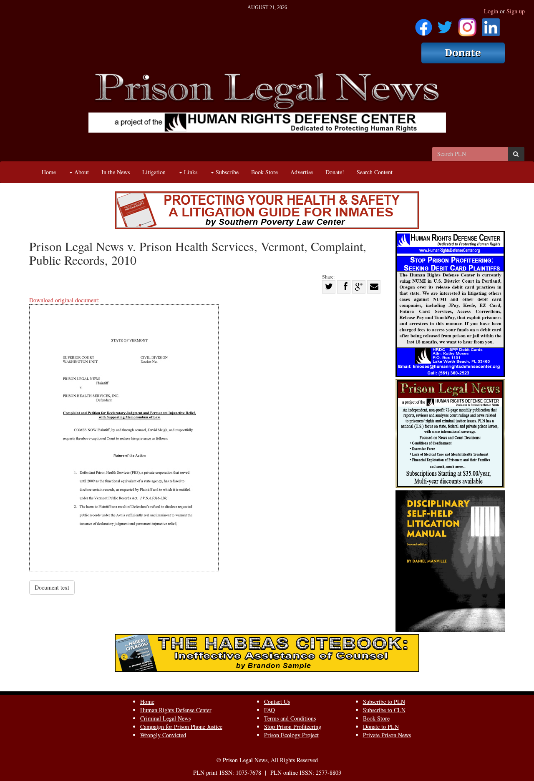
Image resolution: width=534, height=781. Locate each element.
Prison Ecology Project (291, 735)
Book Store (264, 172)
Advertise (301, 172)
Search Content (375, 172)
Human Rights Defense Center (176, 710)
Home (49, 172)
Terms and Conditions (290, 718)
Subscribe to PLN (384, 702)
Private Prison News (387, 735)
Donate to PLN (381, 727)
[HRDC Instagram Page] (467, 24)
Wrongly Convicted (163, 735)
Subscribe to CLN (384, 710)
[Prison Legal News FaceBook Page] (423, 24)
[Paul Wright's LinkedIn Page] (491, 24)
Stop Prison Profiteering (292, 727)
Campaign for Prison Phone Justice (181, 727)
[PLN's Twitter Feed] (445, 24)
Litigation (154, 172)
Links (189, 172)
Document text (52, 587)
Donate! (334, 172)
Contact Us (277, 702)
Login (491, 11)
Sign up (515, 11)
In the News (115, 172)
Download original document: (64, 300)
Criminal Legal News (165, 718)
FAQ (269, 710)
